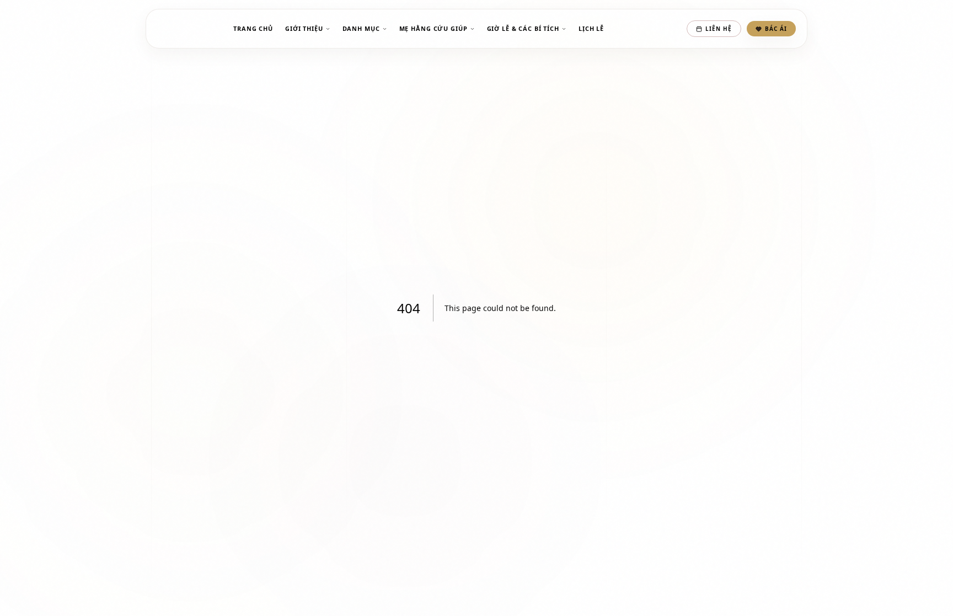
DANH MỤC (361, 28)
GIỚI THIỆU (304, 28)
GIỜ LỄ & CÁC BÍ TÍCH (523, 28)
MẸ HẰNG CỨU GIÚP (433, 28)
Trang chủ (253, 28)
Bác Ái (776, 29)
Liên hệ (718, 29)
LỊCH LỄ (591, 28)
